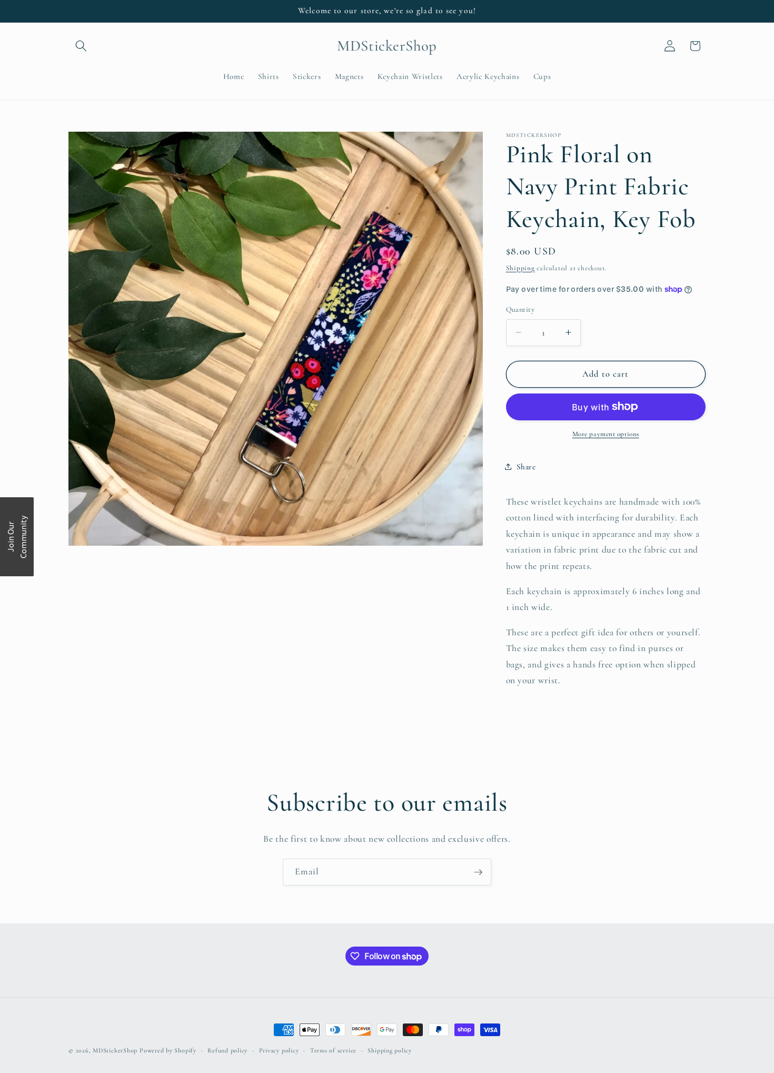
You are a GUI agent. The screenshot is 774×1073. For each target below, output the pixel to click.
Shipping (520, 267)
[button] (81, 45)
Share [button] (526, 466)
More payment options (605, 434)
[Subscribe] (478, 872)
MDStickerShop (115, 1050)
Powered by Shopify (168, 1050)
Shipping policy (390, 1050)
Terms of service (333, 1050)
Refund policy (227, 1050)
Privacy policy (279, 1050)
